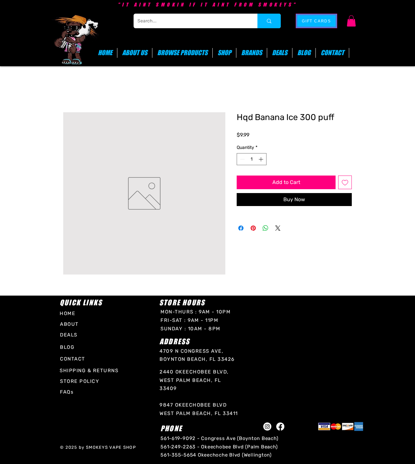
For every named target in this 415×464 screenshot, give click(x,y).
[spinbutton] (251, 159)
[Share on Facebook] (241, 228)
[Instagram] (267, 426)
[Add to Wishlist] (345, 182)
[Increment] (261, 159)
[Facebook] (280, 426)
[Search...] (269, 21)
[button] (351, 21)
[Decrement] (242, 159)
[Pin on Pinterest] (253, 228)
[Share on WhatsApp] (265, 228)
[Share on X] (278, 228)
